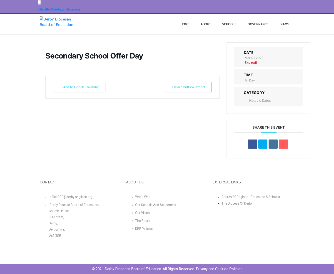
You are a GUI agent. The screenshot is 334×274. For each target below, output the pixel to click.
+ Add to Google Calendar (79, 87)
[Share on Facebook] (252, 144)
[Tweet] (262, 144)
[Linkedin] (273, 144)
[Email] (283, 144)
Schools (229, 24)
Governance (258, 24)
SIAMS (284, 24)
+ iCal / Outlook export (188, 87)
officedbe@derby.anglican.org (58, 9)
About (206, 24)
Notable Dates (260, 100)
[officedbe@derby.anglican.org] (39, 2)
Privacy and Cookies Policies (219, 269)
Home (185, 24)
